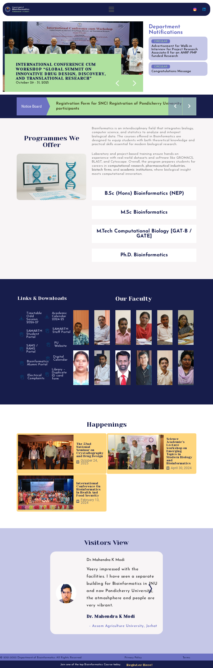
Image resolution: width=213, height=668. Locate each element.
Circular (160, 41)
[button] (111, 9)
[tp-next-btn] (149, 595)
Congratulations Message (171, 71)
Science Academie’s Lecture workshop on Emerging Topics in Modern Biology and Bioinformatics (179, 446)
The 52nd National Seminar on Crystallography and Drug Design (89, 445)
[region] (73, 56)
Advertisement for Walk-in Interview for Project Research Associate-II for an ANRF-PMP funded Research (174, 51)
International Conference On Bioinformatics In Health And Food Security (88, 484)
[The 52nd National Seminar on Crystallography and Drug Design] (45, 447)
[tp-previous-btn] (64, 595)
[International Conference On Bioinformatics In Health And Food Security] (45, 487)
